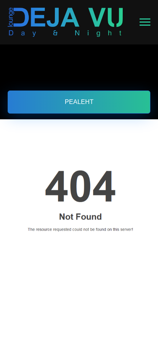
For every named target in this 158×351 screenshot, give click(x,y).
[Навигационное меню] (145, 22)
